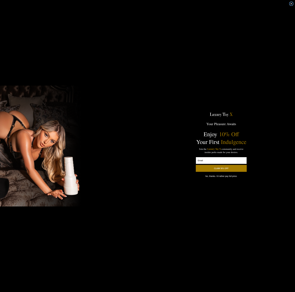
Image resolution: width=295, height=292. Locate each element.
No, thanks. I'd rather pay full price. (221, 176)
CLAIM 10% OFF (221, 168)
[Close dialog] (291, 4)
